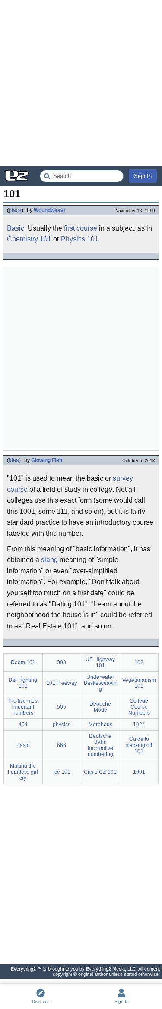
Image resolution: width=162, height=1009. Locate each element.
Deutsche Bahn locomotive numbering (100, 745)
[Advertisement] (81, 83)
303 (61, 662)
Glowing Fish (46, 460)
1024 (139, 725)
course (86, 228)
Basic (15, 228)
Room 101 (23, 662)
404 (23, 725)
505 (61, 707)
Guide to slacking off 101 (139, 745)
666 (61, 745)
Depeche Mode (100, 707)
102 (138, 662)
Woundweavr (50, 210)
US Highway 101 (100, 662)
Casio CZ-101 (100, 772)
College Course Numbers (139, 707)
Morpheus (100, 725)
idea (14, 460)
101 (45, 239)
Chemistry (22, 239)
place (15, 210)
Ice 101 (61, 772)
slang (49, 559)
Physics (73, 239)
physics (61, 725)
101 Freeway (61, 683)
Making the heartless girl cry (23, 772)
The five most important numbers (22, 707)
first (69, 228)
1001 (139, 772)
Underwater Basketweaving (100, 683)
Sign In (143, 176)
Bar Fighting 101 (23, 683)
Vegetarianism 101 (139, 683)
